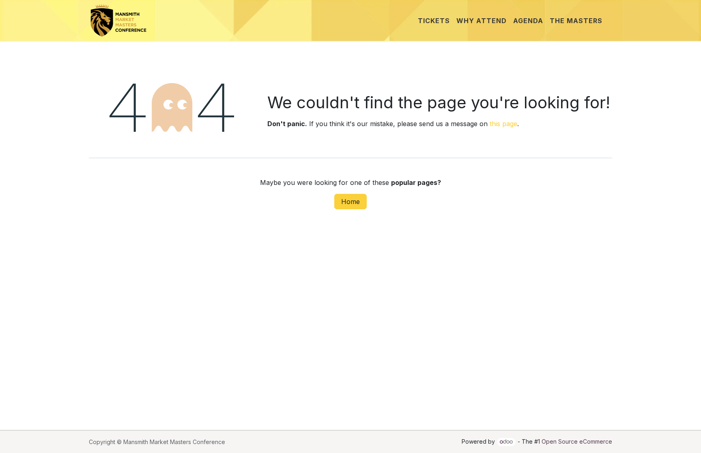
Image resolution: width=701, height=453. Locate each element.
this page (503, 124)
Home (350, 202)
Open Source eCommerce (577, 441)
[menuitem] (434, 21)
